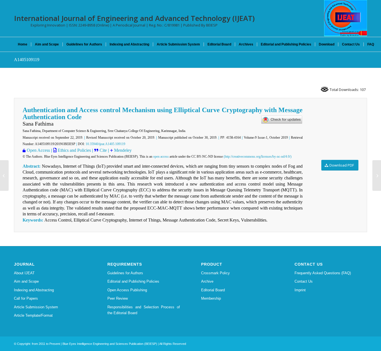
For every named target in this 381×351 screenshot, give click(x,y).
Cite (104, 150)
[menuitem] (22, 44)
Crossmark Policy (215, 273)
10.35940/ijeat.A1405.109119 (105, 144)
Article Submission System (36, 307)
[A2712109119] (4, 175)
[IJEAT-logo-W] (345, 18)
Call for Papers (26, 298)
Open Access (38, 150)
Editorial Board (213, 290)
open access (161, 156)
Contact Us (304, 281)
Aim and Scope (26, 281)
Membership (211, 298)
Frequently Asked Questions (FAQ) (323, 273)
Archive (207, 281)
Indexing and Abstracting (34, 290)
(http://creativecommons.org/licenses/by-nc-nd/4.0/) (257, 156)
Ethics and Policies (74, 150)
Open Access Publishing (127, 290)
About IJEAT (24, 273)
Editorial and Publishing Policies (133, 281)
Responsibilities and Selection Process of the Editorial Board (143, 310)
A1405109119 (26, 59)
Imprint (300, 290)
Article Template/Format (33, 315)
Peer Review (117, 298)
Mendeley (123, 150)
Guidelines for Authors (125, 273)
